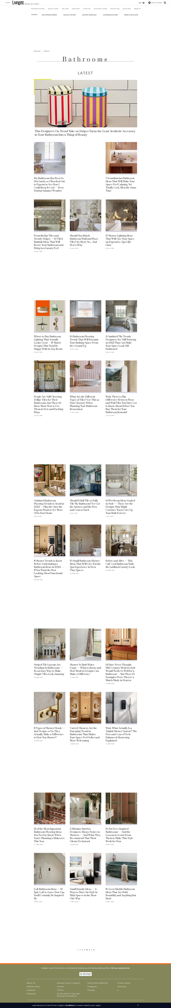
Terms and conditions (97, 983)
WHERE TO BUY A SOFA (131, 14)
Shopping (76, 9)
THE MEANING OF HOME (110, 14)
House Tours (53, 9)
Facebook (31, 990)
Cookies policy (33, 986)
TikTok (60, 990)
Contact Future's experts (68, 983)
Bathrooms (46, 51)
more (136, 9)
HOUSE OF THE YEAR (69, 14)
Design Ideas (37, 51)
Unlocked (127, 9)
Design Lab (115, 9)
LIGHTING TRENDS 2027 (89, 14)
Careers (60, 986)
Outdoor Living (100, 9)
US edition (70, 1005)
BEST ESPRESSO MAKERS (49, 14)
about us (31, 983)
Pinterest (122, 986)
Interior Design (38, 9)
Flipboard (31, 994)
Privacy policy (124, 983)
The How (65, 9)
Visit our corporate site (120, 968)
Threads (91, 990)
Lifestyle (87, 9)
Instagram (92, 986)
